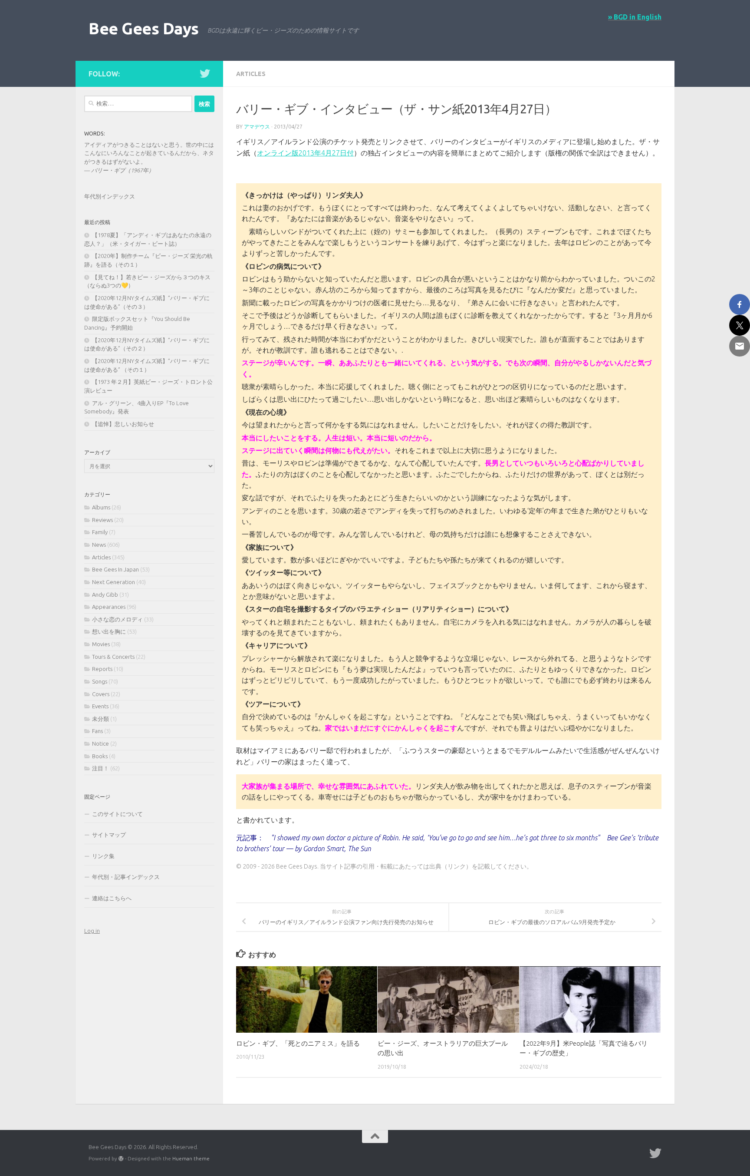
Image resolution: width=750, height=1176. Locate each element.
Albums (101, 507)
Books (100, 756)
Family (100, 532)
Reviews (102, 520)
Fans (97, 731)
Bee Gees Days (144, 28)
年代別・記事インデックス (126, 877)
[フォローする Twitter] (205, 73)
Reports (102, 669)
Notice (100, 743)
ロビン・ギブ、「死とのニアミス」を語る (298, 1043)
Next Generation (113, 582)
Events (100, 706)
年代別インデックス (109, 196)
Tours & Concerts (113, 657)
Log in (92, 931)
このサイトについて (117, 814)
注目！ (100, 768)
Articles (251, 73)
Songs (99, 681)
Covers (100, 694)
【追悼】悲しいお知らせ (123, 424)
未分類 (100, 719)
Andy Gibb (105, 594)
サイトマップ (109, 835)
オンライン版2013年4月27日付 (305, 153)
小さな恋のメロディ (117, 619)
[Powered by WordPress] (121, 1158)
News (99, 545)
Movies (101, 644)
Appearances (108, 607)
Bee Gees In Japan (115, 569)
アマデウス (257, 126)
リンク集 (103, 856)
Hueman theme (191, 1158)
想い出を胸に (109, 631)
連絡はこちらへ (112, 898)
